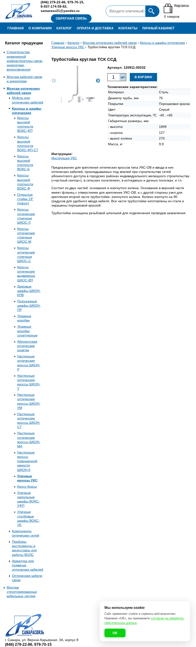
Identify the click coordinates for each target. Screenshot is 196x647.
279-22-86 (53, 2)
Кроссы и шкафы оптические (162, 43)
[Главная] (19, 11)
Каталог (64, 28)
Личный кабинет (158, 28)
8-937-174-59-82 (53, 6)
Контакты (127, 28)
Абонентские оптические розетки (27, 346)
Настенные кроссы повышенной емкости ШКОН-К (27, 461)
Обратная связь (71, 18)
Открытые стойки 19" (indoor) (25, 199)
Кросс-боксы (27, 486)
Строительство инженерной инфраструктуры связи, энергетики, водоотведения (25, 60)
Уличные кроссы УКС (67, 47)
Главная (15, 28)
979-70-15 (75, 2)
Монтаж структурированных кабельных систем (22, 591)
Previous (53, 80)
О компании (40, 28)
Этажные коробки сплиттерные (27, 331)
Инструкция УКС (64, 158)
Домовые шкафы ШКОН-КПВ (29, 291)
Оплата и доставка (95, 28)
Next (98, 80)
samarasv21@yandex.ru (60, 11)
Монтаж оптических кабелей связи (110, 43)
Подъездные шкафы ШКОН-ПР (29, 305)
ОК (115, 633)
